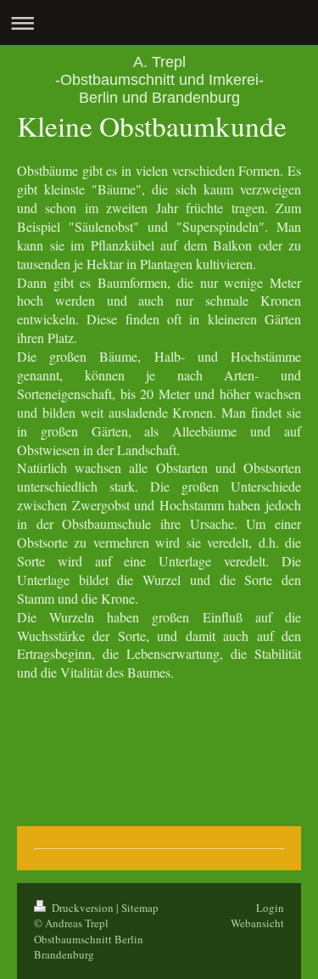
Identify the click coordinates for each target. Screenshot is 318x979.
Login (270, 907)
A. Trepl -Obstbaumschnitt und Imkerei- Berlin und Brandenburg (159, 79)
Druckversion (82, 907)
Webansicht (257, 923)
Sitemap (140, 907)
